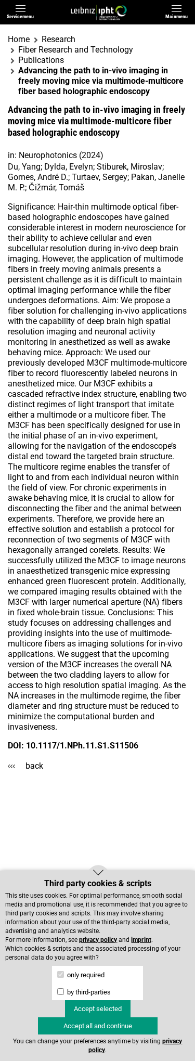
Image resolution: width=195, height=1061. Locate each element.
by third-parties (88, 992)
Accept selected (98, 1009)
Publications (41, 60)
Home (19, 39)
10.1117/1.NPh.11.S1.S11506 (82, 746)
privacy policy (98, 939)
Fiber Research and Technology (75, 50)
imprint (141, 939)
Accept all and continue (97, 1026)
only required (85, 975)
